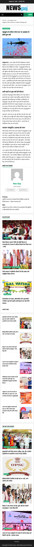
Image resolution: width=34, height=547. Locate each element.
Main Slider (6, 447)
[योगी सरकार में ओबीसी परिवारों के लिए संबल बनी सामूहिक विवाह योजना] (17, 259)
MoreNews (20, 545)
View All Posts (23, 190)
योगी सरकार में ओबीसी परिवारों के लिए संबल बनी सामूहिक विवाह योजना (15, 272)
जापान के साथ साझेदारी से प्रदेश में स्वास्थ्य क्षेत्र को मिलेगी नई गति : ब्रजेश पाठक (10, 364)
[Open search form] (21, 14)
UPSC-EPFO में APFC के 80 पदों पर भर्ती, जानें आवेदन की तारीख (10, 333)
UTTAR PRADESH (16, 267)
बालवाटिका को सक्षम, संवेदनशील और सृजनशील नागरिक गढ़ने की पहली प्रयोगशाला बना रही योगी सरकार (15, 300)
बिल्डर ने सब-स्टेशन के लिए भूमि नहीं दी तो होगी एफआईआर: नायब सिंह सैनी (9, 349)
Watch (30, 15)
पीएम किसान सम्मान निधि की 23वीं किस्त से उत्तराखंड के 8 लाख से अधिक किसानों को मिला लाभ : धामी (16, 244)
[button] (2, 14)
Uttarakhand (14, 447)
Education (6, 474)
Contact (16, 541)
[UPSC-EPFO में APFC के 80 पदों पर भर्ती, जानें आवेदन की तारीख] (26, 338)
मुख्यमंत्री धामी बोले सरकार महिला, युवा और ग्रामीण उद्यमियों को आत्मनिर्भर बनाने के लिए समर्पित (10, 319)
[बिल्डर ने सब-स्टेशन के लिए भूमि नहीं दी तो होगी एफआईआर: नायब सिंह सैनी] (26, 353)
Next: (16, 207)
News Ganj (17, 183)
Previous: (15, 199)
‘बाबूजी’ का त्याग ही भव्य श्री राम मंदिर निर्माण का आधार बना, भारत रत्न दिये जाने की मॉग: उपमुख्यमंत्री (10, 394)
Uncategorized (6, 28)
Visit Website (11, 190)
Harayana (6, 501)
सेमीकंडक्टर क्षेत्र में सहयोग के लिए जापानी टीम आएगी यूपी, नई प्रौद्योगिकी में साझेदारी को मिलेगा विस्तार (10, 380)
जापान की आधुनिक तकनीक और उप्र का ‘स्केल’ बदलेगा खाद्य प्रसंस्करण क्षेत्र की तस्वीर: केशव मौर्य (9, 410)
